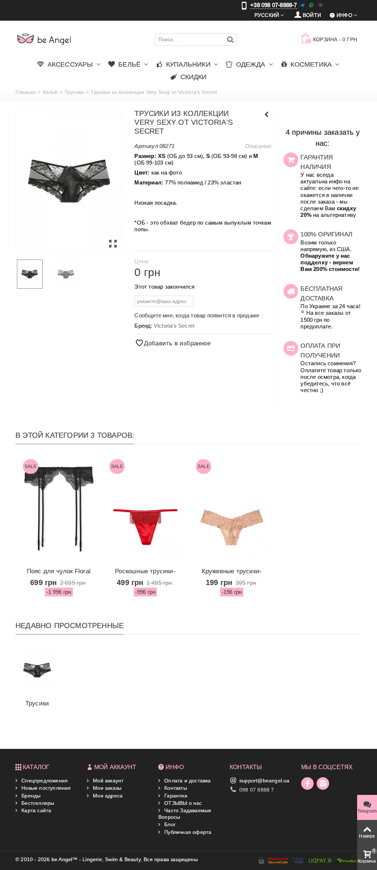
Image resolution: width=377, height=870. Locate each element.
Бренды (30, 796)
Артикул (146, 146)
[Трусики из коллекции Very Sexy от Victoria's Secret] (69, 181)
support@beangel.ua (264, 780)
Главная (25, 92)
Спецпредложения (44, 780)
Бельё (50, 92)
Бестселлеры (37, 803)
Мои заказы (106, 788)
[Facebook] (307, 783)
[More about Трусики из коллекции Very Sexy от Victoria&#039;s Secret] (37, 670)
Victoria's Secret (174, 326)
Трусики (74, 92)
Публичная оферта (187, 832)
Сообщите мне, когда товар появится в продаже (196, 315)
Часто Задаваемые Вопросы (184, 813)
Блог (169, 824)
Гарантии (175, 796)
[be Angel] (44, 39)
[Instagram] (323, 783)
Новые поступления (45, 788)
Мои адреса (107, 796)
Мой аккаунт (107, 780)
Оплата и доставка (187, 780)
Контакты (175, 788)
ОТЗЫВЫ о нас (182, 803)
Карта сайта (35, 810)
